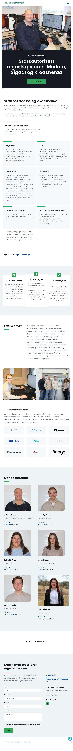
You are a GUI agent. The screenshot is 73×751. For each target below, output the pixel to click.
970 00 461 (41, 522)
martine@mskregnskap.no (46, 619)
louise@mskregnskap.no (46, 569)
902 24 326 (7, 612)
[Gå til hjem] (14, 3)
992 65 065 (41, 617)
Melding (7, 711)
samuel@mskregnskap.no (12, 614)
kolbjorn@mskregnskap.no (12, 524)
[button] (36, 81)
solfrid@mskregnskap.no (12, 569)
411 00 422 (7, 522)
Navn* (6, 687)
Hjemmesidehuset (16, 742)
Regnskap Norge (22, 254)
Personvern (27, 742)
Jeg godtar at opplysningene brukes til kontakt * (24, 725)
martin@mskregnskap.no (46, 524)
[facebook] (47, 703)
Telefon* (7, 695)
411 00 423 (7, 567)
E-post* (6, 703)
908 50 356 (41, 567)
